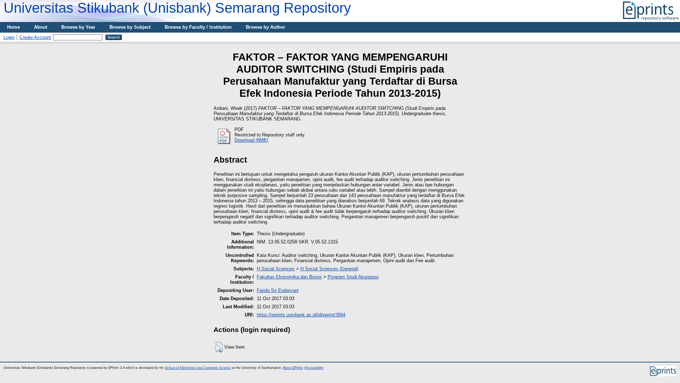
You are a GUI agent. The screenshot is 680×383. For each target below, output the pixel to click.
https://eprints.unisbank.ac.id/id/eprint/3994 (301, 314)
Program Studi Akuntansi (353, 277)
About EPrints (293, 368)
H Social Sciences (276, 268)
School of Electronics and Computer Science (198, 368)
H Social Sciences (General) (329, 268)
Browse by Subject (130, 27)
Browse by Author (265, 27)
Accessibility (314, 368)
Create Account (35, 37)
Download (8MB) (251, 140)
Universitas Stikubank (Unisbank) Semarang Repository (177, 8)
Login (9, 37)
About (40, 27)
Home (13, 27)
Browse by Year (78, 27)
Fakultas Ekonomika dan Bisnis (289, 277)
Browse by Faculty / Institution (198, 27)
